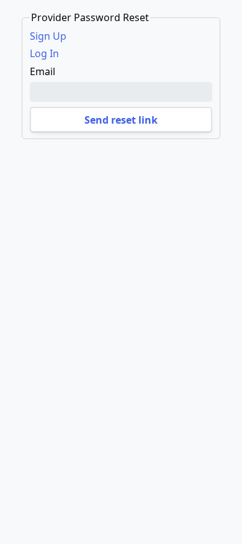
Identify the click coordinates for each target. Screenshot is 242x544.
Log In (44, 53)
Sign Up (48, 36)
